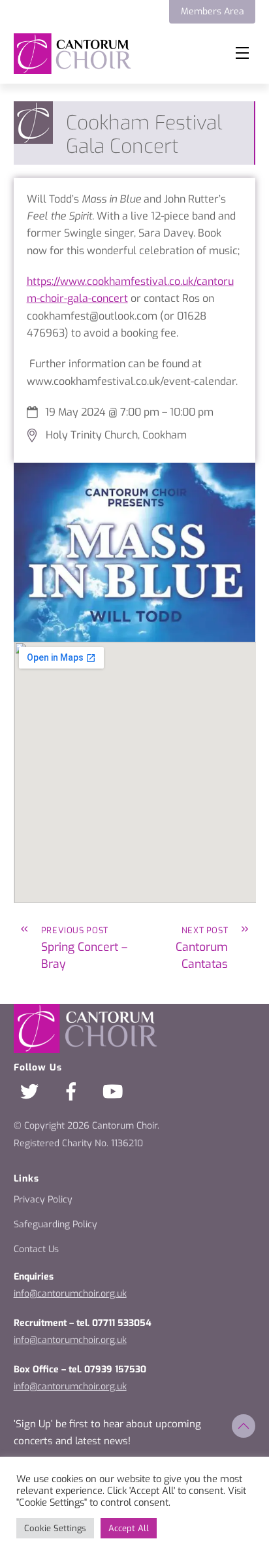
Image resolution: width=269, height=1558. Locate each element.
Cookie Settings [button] (55, 1528)
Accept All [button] (128, 1528)
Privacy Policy (43, 1199)
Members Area (212, 11)
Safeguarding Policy (55, 1224)
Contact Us (36, 1249)
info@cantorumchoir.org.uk (70, 1293)
